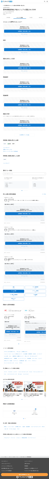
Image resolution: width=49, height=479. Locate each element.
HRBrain (43, 426)
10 (30, 344)
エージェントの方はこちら (7, 465)
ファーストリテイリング (22, 358)
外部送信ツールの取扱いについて (31, 468)
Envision (30, 371)
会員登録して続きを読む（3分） (24, 31)
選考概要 (8, 17)
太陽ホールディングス (7, 149)
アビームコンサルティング (37, 371)
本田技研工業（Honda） (8, 358)
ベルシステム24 (25, 374)
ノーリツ (29, 360)
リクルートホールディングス (23, 371)
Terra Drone (10, 371)
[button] (24, 210)
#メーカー (12, 396)
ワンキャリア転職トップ (4, 456)
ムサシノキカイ (34, 358)
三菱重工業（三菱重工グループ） (18, 356)
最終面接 (40, 17)
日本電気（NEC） (25, 351)
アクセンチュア (7, 437)
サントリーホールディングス (9, 362)
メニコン (16, 362)
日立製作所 (13, 456)
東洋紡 (5, 426)
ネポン (10, 356)
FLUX (18, 428)
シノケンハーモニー (10, 426)
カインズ (39, 358)
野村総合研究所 (24, 437)
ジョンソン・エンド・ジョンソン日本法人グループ (13, 353)
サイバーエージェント (32, 437)
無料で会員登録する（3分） (24, 474)
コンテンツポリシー (28, 461)
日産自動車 (29, 358)
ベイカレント (18, 437)
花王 (26, 360)
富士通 (11, 360)
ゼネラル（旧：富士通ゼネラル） (10, 351)
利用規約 (26, 465)
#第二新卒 (4, 396)
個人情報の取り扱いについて (7, 468)
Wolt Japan (20, 374)
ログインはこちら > (24, 34)
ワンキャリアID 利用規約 (7, 470)
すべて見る (44, 194)
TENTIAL (20, 362)
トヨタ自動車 (25, 353)
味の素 (34, 353)
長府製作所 (30, 353)
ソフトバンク (13, 437)
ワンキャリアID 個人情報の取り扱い (31, 470)
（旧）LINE (6, 428)
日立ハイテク (27, 356)
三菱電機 (15, 358)
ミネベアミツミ (15, 360)
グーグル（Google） (12, 428)
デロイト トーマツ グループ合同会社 (10, 151)
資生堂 (24, 426)
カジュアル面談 (20, 17)
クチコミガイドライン (6, 463)
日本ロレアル (6, 360)
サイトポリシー (5, 461)
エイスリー (15, 371)
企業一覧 (10, 456)
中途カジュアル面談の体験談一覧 (21, 456)
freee (5, 374)
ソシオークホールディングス (12, 374)
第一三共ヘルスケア (33, 356)
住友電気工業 (21, 360)
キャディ (5, 371)
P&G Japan (19, 351)
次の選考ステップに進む (24, 134)
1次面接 (30, 17)
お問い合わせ (27, 463)
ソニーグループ (6, 147)
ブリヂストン (34, 360)
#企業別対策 (8, 396)
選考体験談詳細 (42, 252)
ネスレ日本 (6, 356)
